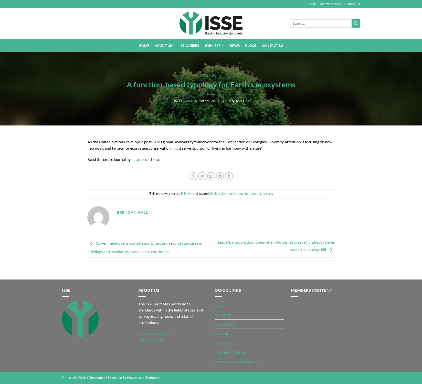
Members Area (330, 4)
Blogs (250, 45)
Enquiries (190, 45)
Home (143, 45)
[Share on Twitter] (202, 176)
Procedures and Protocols (236, 361)
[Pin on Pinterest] (220, 176)
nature (267, 194)
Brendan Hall (238, 101)
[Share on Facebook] (194, 176)
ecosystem (234, 194)
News (234, 45)
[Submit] (356, 23)
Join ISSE (213, 45)
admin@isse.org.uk (154, 334)
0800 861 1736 (151, 340)
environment (252, 194)
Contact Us (352, 4)
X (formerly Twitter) (231, 352)
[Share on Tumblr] (229, 176)
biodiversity (217, 194)
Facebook (223, 343)
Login (312, 4)
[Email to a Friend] (211, 176)
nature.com (140, 159)
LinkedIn (222, 333)
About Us (163, 45)
